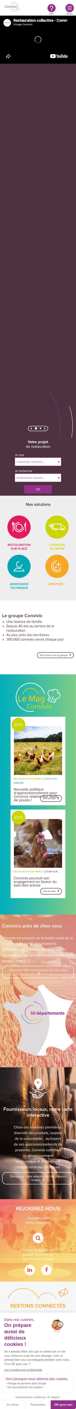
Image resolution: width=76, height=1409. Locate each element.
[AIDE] (51, 8)
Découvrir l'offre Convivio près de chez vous (38, 970)
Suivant (45, 429)
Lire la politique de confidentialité (23, 1370)
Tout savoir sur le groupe (53, 655)
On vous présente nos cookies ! (25, 1387)
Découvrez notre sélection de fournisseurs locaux (38, 1178)
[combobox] (38, 462)
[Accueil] (12, 7)
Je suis (19, 455)
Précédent (31, 429)
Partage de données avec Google (27, 1383)
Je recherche (23, 471)
